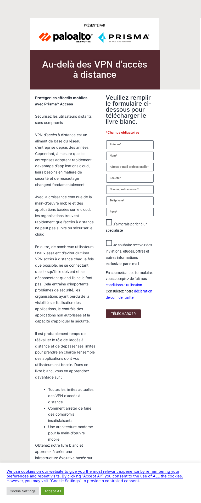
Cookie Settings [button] (23, 491)
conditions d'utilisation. (124, 285)
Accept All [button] (52, 491)
